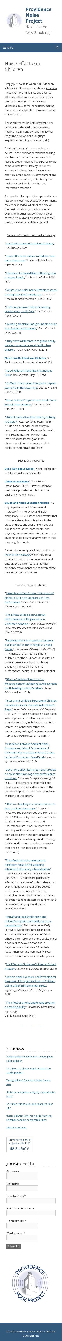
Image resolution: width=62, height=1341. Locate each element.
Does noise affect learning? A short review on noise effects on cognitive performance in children (30, 774)
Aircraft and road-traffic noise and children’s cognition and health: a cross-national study (28, 921)
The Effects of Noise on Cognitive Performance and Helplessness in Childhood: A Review (25, 619)
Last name (12, 1183)
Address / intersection (20, 1208)
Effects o (11, 804)
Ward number (15, 1233)
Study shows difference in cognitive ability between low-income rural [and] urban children (30, 345)
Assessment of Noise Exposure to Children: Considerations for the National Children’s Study (31, 705)
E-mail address (16, 1196)
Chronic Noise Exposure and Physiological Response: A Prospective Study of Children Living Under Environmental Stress (30, 981)
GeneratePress (31, 1335)
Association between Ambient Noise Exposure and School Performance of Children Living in (27, 748)
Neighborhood (16, 1220)
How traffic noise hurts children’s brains (29, 243)
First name (12, 1171)
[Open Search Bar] (57, 47)
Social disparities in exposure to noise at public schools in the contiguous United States (29, 645)
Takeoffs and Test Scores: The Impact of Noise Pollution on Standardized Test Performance (29, 598)
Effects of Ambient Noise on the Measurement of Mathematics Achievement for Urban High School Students (31, 684)
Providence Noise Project (39, 15)
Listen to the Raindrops (17, 554)
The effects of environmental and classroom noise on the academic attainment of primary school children (27, 865)
